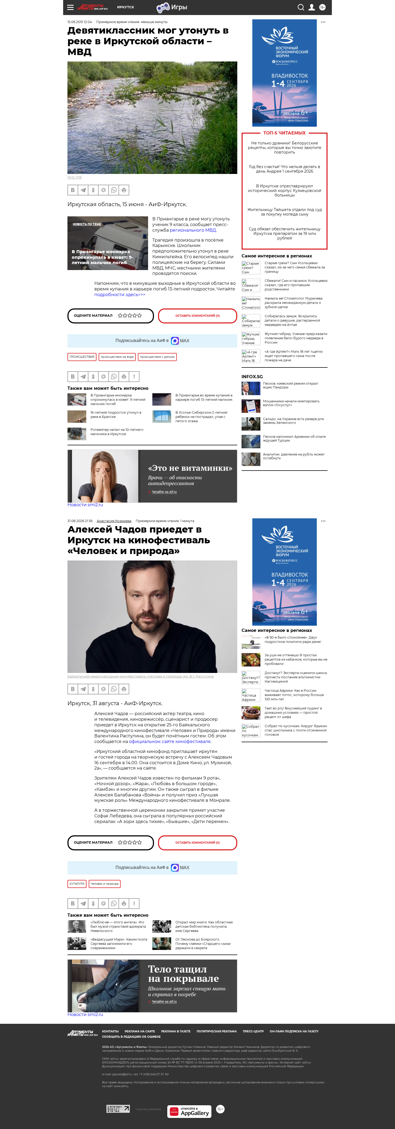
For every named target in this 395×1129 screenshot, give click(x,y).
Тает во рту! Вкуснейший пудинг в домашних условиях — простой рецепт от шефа (293, 712)
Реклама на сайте (140, 1031)
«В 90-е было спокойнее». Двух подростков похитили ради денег (293, 639)
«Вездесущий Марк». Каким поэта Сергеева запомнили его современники (119, 943)
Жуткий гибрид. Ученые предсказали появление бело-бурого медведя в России (296, 338)
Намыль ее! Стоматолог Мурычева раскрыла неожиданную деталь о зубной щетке (293, 302)
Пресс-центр (253, 1031)
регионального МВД (193, 230)
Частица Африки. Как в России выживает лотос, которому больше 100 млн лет (294, 695)
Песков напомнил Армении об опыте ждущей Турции (294, 438)
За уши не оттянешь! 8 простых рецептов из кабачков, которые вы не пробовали (296, 659)
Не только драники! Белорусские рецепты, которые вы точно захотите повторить (284, 148)
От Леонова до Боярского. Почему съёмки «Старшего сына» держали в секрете (203, 943)
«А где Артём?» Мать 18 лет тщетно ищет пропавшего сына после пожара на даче (294, 355)
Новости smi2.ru (85, 504)
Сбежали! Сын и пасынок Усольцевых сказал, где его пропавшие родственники (296, 285)
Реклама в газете (176, 1031)
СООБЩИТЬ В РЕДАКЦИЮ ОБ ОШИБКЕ (131, 1037)
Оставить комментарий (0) (197, 316)
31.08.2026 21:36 (79, 521)
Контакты (110, 1031)
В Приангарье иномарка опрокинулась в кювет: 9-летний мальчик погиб (118, 399)
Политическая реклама (217, 1031)
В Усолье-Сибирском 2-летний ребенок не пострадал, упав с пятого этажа (201, 416)
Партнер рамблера (148, 1109)
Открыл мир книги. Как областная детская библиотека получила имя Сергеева (204, 926)
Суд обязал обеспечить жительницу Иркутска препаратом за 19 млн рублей (285, 234)
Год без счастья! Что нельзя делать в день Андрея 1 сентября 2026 (284, 169)
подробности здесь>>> (119, 294)
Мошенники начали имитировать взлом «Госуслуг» (291, 403)
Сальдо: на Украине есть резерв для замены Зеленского (293, 421)
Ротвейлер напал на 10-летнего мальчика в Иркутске (117, 432)
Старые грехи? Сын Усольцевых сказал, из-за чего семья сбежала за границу (295, 267)
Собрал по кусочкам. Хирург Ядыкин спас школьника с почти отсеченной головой (296, 730)
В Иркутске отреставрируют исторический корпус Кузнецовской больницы (284, 191)
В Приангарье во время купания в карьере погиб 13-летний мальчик (203, 397)
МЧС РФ (74, 177)
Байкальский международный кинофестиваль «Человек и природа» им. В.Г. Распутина (140, 676)
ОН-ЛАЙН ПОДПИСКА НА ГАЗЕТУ (294, 1031)
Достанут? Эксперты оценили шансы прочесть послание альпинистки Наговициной (296, 677)
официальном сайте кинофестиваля (169, 741)
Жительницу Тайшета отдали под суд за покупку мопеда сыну (284, 212)
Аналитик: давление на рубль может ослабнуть (294, 456)
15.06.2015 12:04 (79, 22)
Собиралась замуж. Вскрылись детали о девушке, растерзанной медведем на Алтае (292, 320)
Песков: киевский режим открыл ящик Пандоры (290, 385)
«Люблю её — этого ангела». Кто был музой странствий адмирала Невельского (118, 926)
